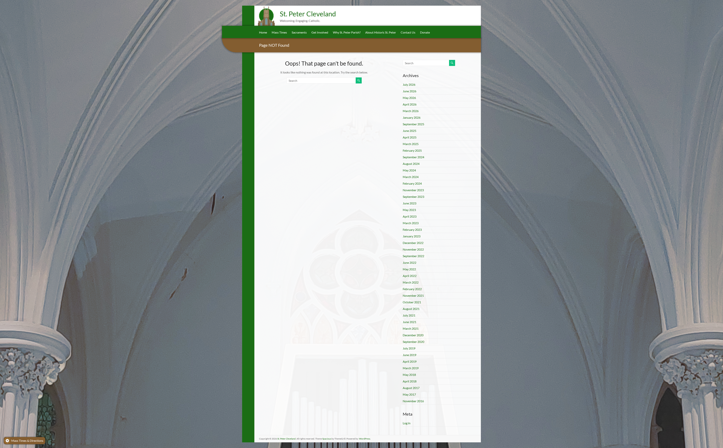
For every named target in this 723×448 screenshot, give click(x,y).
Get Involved (319, 32)
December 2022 (413, 243)
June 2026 (409, 91)
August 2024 (411, 163)
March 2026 (411, 111)
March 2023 (411, 223)
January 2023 (411, 236)
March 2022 (411, 282)
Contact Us (408, 32)
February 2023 (412, 229)
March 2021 (411, 328)
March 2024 (411, 177)
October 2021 (412, 302)
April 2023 (409, 216)
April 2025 (409, 137)
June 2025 (409, 130)
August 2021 (411, 308)
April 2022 (409, 276)
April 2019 (409, 361)
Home (263, 32)
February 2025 (412, 150)
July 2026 (409, 84)
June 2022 (409, 262)
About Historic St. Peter (380, 32)
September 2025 (413, 124)
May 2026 (409, 97)
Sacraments (299, 32)
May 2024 (409, 170)
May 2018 (409, 374)
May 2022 (409, 269)
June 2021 (409, 322)
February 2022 (412, 289)
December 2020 (413, 335)
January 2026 (411, 117)
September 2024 (413, 157)
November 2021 (413, 295)
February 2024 (412, 183)
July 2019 (409, 348)
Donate (425, 32)
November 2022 (413, 249)
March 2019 (411, 368)
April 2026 (409, 104)
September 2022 (413, 256)
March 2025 (411, 144)
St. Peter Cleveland (308, 14)
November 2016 (413, 401)
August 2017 (411, 388)
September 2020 (413, 341)
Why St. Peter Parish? (347, 32)
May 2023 (409, 210)
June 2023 (409, 203)
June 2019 (409, 355)
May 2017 (409, 394)
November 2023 (413, 190)
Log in (406, 423)
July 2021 (409, 315)
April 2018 (409, 381)
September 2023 (413, 196)
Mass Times (279, 32)
